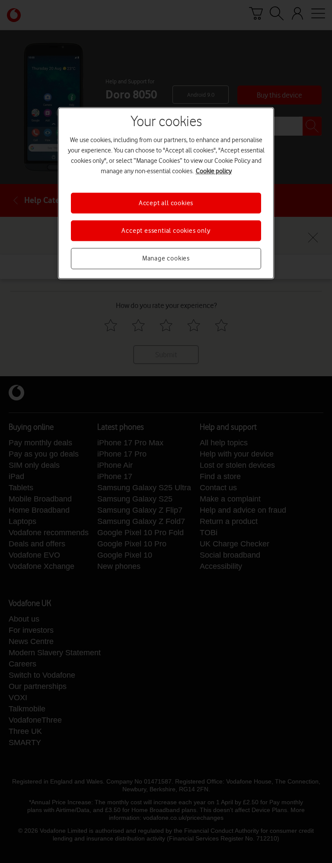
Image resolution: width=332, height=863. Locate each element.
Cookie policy (214, 171)
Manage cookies (166, 259)
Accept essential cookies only (165, 231)
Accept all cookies (166, 203)
